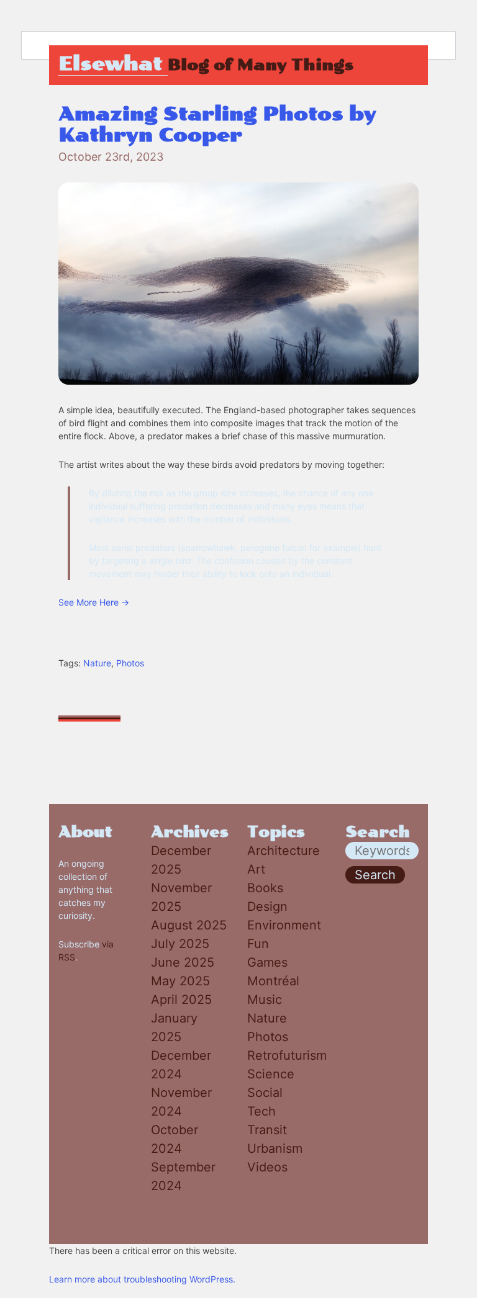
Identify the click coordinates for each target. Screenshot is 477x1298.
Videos (267, 1167)
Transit (267, 1129)
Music (264, 999)
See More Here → (93, 602)
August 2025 (189, 925)
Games (267, 962)
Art (256, 869)
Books (265, 887)
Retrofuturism (287, 1055)
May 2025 (180, 981)
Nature (97, 663)
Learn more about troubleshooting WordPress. (142, 1279)
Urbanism (274, 1148)
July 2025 (180, 943)
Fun (258, 943)
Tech (261, 1111)
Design (267, 906)
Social (265, 1092)
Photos (130, 663)
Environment (284, 925)
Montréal (273, 981)
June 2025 (182, 962)
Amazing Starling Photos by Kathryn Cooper (217, 124)
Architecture (283, 850)
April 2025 (181, 999)
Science (270, 1074)
